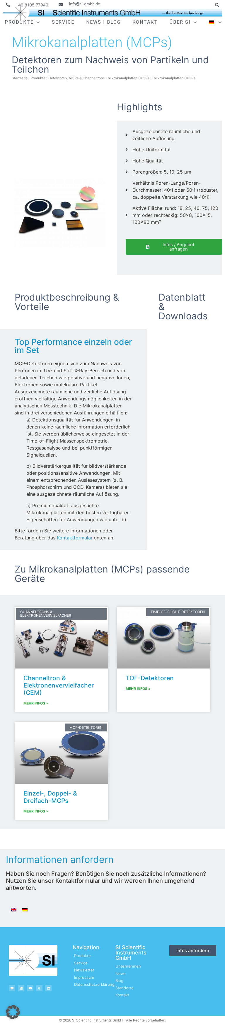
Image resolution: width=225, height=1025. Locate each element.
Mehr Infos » (35, 703)
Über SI (180, 22)
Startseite (20, 78)
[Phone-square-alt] (21, 988)
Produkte (19, 22)
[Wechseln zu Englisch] (13, 909)
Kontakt (145, 22)
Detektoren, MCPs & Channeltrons (76, 78)
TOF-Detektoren (150, 678)
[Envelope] (12, 988)
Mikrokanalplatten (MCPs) (129, 78)
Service (63, 22)
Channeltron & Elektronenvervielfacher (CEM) (58, 685)
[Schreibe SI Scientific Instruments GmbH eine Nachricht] (80, 4)
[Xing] (39, 988)
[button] (217, 5)
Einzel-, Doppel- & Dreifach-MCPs (50, 797)
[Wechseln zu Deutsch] (24, 909)
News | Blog (103, 22)
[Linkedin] (48, 988)
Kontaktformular (75, 538)
